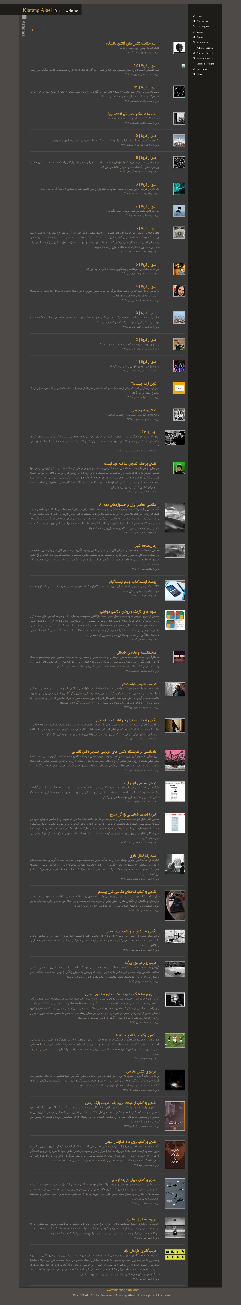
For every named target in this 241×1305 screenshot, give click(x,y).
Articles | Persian (205, 47)
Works (200, 32)
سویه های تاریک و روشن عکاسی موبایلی (128, 612)
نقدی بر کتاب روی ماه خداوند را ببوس (130, 1142)
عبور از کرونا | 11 (145, 87)
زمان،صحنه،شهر (145, 546)
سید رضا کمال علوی (142, 856)
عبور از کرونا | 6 (146, 228)
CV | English (203, 26)
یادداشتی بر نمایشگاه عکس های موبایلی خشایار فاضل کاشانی (114, 752)
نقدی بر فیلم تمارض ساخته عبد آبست (130, 464)
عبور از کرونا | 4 (146, 286)
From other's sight (205, 63)
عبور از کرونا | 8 (146, 184)
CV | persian (203, 21)
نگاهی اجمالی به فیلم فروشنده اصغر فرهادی (126, 720)
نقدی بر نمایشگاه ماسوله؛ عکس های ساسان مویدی (120, 994)
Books (200, 37)
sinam (169, 1295)
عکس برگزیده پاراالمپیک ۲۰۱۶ (136, 1035)
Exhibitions (202, 42)
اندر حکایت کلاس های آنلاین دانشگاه (131, 43)
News (199, 74)
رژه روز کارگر (148, 432)
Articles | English (205, 53)
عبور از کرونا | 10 (145, 136)
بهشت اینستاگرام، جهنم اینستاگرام (132, 582)
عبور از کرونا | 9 (146, 158)
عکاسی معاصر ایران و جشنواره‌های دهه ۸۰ (127, 505)
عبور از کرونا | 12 (145, 65)
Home (200, 16)
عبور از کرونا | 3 (146, 313)
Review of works (205, 58)
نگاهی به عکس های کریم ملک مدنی (131, 931)
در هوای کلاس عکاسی (141, 1071)
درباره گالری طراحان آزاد (140, 1251)
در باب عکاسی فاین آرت (140, 783)
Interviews (202, 69)
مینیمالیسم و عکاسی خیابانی (136, 653)
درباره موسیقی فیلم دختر (139, 684)
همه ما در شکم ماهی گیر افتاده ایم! (132, 114)
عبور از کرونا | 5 (146, 265)
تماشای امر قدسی (143, 410)
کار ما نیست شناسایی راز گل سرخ (133, 815)
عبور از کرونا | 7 (146, 206)
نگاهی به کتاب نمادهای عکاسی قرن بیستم (127, 892)
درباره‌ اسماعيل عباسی (141, 1219)
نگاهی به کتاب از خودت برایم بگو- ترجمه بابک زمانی (120, 1103)
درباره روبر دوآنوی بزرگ (140, 963)
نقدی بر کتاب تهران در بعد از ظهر (134, 1180)
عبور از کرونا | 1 (146, 362)
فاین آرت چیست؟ (143, 384)
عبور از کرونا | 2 (146, 340)
